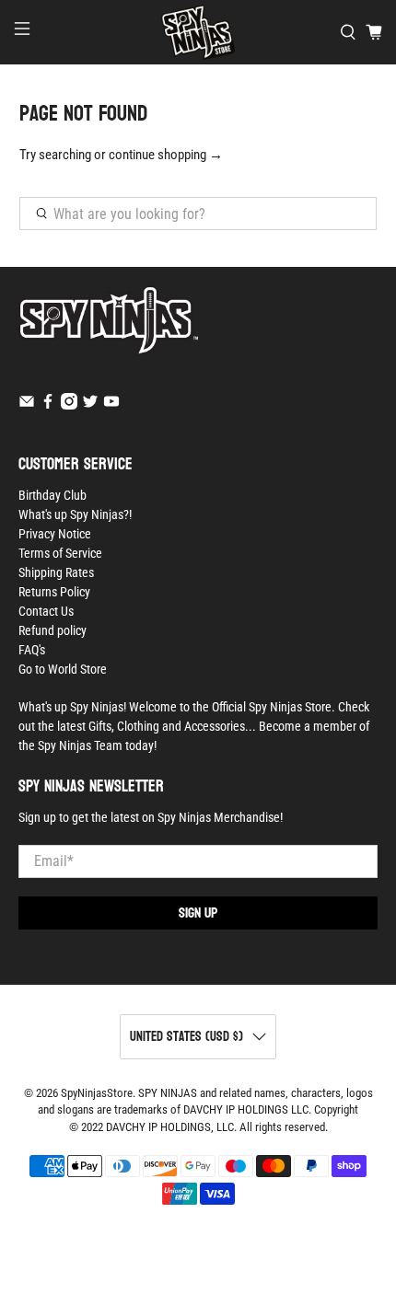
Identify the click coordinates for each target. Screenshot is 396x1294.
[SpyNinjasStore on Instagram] (69, 405)
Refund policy (52, 630)
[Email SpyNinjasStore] (26, 405)
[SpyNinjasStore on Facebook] (48, 405)
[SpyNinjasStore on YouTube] (111, 405)
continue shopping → (166, 154)
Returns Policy (54, 591)
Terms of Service (60, 553)
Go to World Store (62, 669)
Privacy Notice (54, 533)
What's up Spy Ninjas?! (75, 514)
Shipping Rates (56, 572)
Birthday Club (52, 495)
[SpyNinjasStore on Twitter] (90, 405)
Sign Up (198, 912)
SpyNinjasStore (97, 1093)
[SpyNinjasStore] (198, 32)
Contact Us (46, 611)
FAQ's (31, 649)
